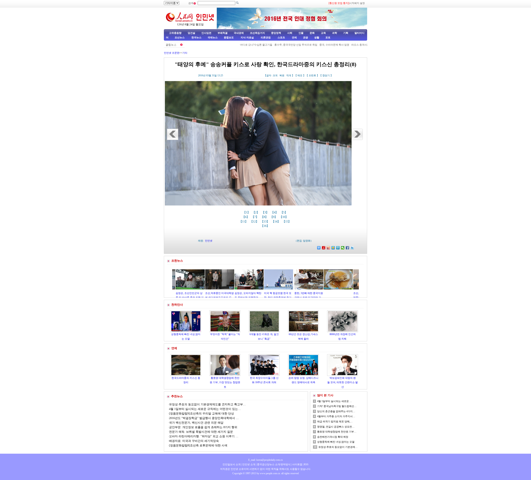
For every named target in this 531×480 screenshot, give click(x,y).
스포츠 (281, 37)
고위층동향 (175, 33)
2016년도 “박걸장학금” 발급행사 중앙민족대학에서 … (204, 418)
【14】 (276, 221)
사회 (289, 33)
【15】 (287, 221)
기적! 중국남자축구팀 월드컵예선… (337, 406)
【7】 (255, 217)
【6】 (246, 217)
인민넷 (208, 240)
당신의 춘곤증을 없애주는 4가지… (336, 411)
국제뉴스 (213, 37)
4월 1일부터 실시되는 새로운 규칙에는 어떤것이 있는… (205, 409)
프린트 (312, 75)
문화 (312, 33)
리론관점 (266, 37)
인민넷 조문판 (171, 52)
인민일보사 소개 (232, 464)
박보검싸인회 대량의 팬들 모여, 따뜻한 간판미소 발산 (342, 382)
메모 (299, 75)
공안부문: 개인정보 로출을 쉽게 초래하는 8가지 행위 (203, 427)
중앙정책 (276, 33)
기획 (345, 33)
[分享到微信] (343, 247)
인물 (300, 33)
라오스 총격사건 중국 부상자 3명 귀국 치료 (357, 44)
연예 (294, 37)
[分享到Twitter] (352, 247)
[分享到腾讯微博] (338, 247)
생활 (316, 37)
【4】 (275, 212)
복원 (281, 75)
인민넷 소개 (248, 464)
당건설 (191, 33)
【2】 (256, 212)
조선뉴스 (180, 37)
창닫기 (326, 75)
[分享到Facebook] (347, 247)
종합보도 (229, 37)
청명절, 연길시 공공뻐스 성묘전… (335, 426)
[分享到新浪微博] (328, 247)
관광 (305, 37)
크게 (275, 75)
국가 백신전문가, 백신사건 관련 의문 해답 (196, 422)
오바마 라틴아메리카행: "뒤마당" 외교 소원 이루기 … (203, 436)
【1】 (247, 212)
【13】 (265, 221)
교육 (323, 33)
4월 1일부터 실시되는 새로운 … (334, 401)
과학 (334, 33)
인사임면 (206, 33)
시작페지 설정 (357, 3)
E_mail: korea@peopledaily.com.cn (265, 459)
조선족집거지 (257, 33)
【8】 (265, 217)
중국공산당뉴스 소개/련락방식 (274, 464)
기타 (184, 52)
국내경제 (239, 33)
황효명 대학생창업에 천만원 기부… (336, 431)
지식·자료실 (248, 37)
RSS (306, 464)
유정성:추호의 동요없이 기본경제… (338, 447)
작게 (288, 75)
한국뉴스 (196, 37)
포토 (327, 37)
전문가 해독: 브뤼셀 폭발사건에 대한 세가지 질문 (201, 431)
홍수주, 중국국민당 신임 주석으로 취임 (278, 44)
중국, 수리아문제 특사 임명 (316, 44)
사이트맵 (297, 464)
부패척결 (223, 33)
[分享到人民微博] (323, 247)
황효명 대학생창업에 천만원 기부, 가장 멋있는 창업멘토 (225, 382)
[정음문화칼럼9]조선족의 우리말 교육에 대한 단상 (201, 413)
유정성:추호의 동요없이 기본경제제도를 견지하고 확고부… (207, 404)
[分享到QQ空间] (333, 247)
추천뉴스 (177, 396)
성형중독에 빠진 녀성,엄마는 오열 (335, 441)
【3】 (266, 212)
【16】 (265, 225)
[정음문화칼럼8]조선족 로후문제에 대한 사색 (198, 445)
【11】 (244, 221)
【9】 (274, 217)
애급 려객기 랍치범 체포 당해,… (335, 421)
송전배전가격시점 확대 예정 (332, 436)
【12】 (254, 221)
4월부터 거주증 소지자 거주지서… (336, 416)
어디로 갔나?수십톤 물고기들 (238, 44)
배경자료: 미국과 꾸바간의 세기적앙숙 (194, 440)
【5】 (284, 212)
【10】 (284, 217)
